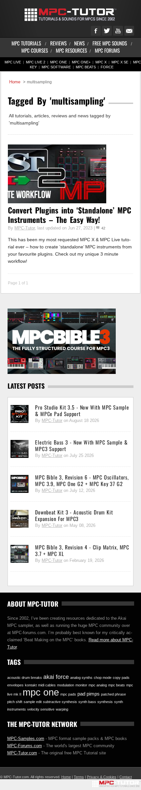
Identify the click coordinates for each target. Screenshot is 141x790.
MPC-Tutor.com (22, 752)
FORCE (107, 67)
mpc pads (68, 694)
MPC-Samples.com (25, 738)
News (79, 43)
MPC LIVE (13, 62)
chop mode (102, 678)
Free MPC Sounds (109, 43)
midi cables (47, 685)
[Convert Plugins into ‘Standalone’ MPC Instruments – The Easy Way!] (57, 201)
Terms (79, 777)
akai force (56, 677)
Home (14, 82)
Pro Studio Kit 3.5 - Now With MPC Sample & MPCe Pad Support (82, 410)
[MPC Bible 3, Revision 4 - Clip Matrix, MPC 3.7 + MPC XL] (19, 554)
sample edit (33, 702)
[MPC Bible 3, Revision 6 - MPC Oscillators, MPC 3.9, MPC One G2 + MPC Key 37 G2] (19, 484)
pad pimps (88, 694)
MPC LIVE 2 (35, 62)
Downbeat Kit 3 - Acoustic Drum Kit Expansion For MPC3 (74, 515)
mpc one (41, 692)
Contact (125, 777)
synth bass (87, 702)
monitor (81, 685)
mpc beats (116, 685)
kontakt (31, 685)
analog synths (81, 678)
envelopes (15, 685)
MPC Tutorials (26, 43)
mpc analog (98, 685)
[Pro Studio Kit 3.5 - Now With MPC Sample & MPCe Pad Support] (19, 414)
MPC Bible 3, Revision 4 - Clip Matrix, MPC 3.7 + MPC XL (82, 550)
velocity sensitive (40, 709)
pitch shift (14, 702)
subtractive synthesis (60, 702)
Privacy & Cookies (101, 777)
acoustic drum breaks (24, 678)
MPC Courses (34, 50)
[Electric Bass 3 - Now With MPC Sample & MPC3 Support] (19, 449)
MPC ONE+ (81, 62)
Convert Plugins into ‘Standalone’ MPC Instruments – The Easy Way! (69, 214)
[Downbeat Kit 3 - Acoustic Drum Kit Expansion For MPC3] (19, 519)
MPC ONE (58, 62)
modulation (65, 685)
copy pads (121, 678)
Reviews (58, 43)
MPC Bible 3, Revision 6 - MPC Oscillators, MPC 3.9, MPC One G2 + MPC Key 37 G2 (82, 480)
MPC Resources (71, 50)
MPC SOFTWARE (56, 67)
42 (103, 228)
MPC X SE (119, 62)
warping (62, 709)
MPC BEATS (86, 67)
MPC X (101, 62)
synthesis (105, 702)
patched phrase (113, 694)
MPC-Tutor (24, 228)
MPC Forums (107, 50)
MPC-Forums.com (24, 745)
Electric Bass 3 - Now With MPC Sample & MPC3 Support (81, 445)
